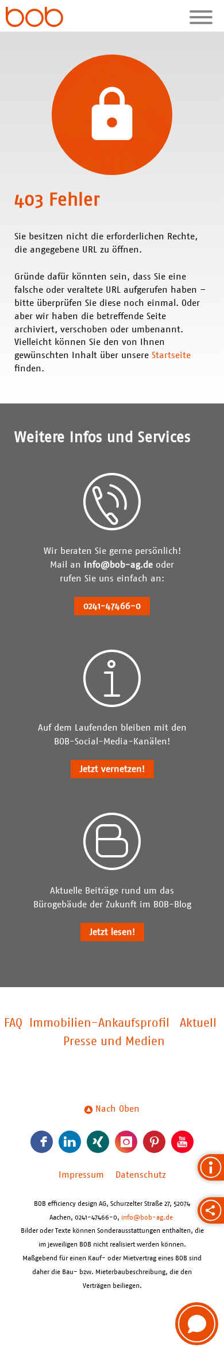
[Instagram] (126, 1142)
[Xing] (98, 1142)
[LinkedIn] (70, 1142)
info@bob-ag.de (118, 564)
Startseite (171, 355)
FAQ (13, 1023)
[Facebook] (41, 1142)
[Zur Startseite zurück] (34, 18)
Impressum (81, 1174)
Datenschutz (140, 1174)
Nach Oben (116, 1108)
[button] (196, 1323)
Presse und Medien (114, 1041)
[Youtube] (182, 1142)
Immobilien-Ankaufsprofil (99, 1023)
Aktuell (198, 1023)
